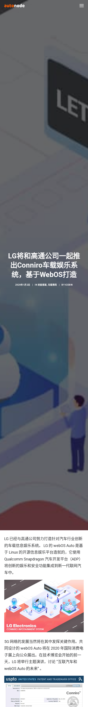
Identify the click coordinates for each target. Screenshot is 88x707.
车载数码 (52, 285)
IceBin (69, 285)
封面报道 (42, 285)
